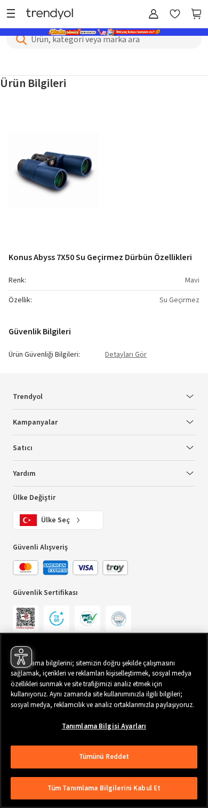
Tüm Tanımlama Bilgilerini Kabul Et (104, 788)
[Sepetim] (196, 15)
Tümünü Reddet (104, 757)
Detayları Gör (126, 355)
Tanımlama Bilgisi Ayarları (104, 726)
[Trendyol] (49, 15)
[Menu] (13, 15)
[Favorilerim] (175, 15)
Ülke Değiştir (34, 497)
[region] (104, 720)
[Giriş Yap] (153, 15)
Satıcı (23, 448)
